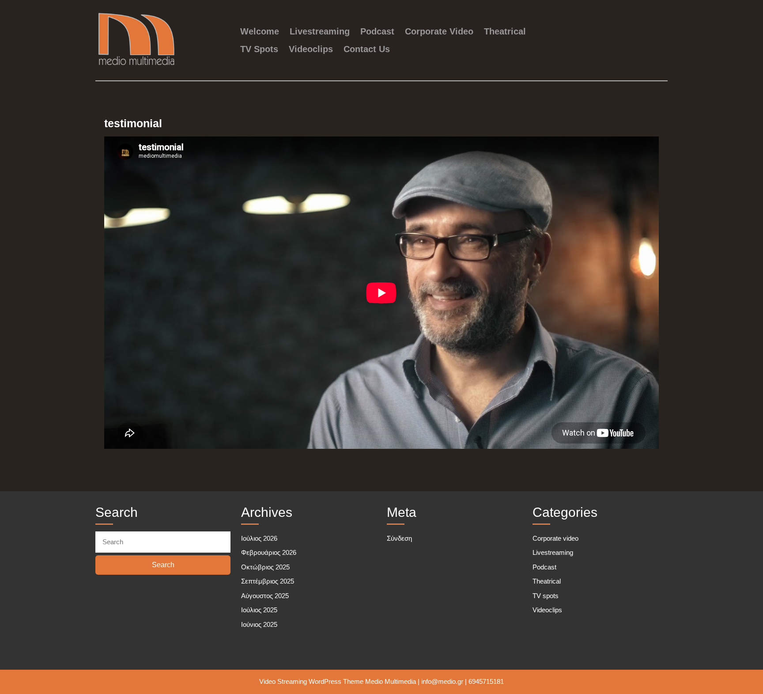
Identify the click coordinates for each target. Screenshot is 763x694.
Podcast (377, 31)
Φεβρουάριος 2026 (268, 552)
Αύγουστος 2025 (265, 595)
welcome (259, 31)
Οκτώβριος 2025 (265, 567)
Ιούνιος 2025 (259, 624)
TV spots (259, 49)
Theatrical (505, 31)
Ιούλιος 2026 (259, 538)
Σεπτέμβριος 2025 (267, 581)
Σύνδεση (399, 538)
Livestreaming (320, 31)
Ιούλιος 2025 (259, 610)
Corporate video (439, 31)
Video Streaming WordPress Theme (311, 681)
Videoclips (311, 49)
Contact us (367, 49)
